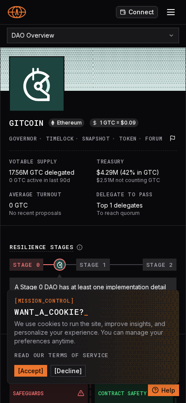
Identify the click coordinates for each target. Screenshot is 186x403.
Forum (154, 138)
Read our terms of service (61, 355)
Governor (23, 138)
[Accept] (30, 370)
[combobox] (93, 35)
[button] (173, 138)
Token (128, 138)
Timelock (60, 138)
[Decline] (68, 370)
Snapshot (96, 138)
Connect (141, 12)
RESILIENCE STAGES (41, 247)
